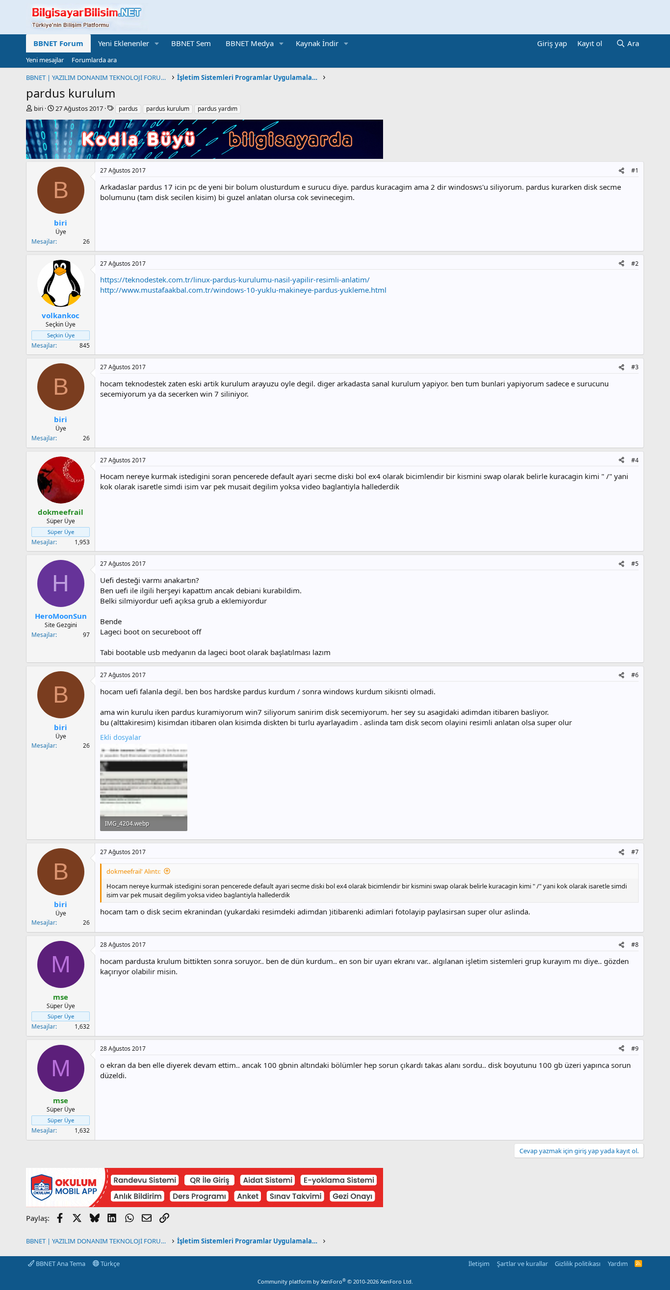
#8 (635, 944)
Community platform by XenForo (335, 1281)
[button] (157, 43)
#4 (635, 460)
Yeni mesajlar (45, 59)
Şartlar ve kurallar (522, 1263)
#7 (635, 852)
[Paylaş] (621, 171)
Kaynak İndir (317, 43)
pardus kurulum (167, 108)
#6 (635, 675)
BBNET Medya (250, 43)
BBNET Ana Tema (59, 1263)
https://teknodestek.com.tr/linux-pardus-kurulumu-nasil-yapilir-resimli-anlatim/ (235, 279)
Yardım (618, 1263)
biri (38, 108)
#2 (635, 263)
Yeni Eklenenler (123, 43)
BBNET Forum (58, 43)
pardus (128, 108)
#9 (635, 1048)
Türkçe (109, 1263)
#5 (635, 563)
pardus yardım (217, 108)
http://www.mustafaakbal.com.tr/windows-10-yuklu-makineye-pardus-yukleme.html (243, 290)
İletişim (479, 1263)
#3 (635, 367)
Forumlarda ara (94, 59)
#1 (635, 170)
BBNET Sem (191, 43)
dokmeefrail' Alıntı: (133, 871)
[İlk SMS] (204, 1204)
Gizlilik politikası (577, 1263)
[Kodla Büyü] (204, 156)
